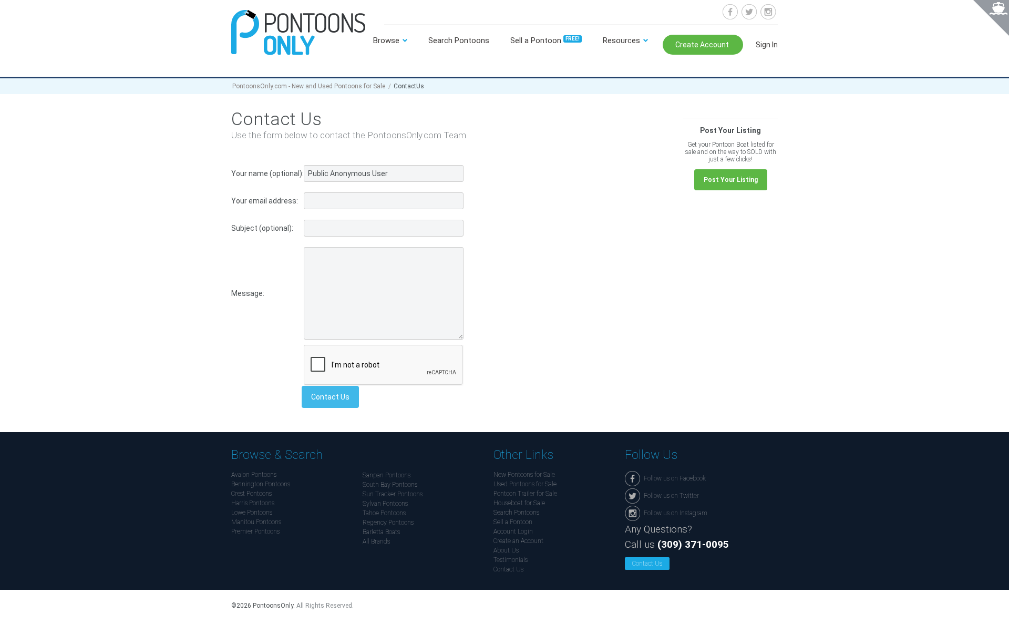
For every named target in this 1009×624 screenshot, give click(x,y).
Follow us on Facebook (730, 11)
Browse (386, 40)
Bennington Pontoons (260, 484)
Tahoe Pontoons (384, 513)
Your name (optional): (267, 173)
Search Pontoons (458, 40)
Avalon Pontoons (253, 474)
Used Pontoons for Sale (525, 484)
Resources (621, 40)
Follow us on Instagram (768, 11)
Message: (247, 293)
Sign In (767, 44)
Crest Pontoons (251, 493)
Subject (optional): (262, 228)
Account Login (513, 531)
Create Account (702, 44)
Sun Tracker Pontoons (393, 494)
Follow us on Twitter (749, 11)
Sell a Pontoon (545, 40)
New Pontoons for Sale (524, 474)
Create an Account (518, 541)
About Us (506, 550)
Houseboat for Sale (519, 503)
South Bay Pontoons (390, 484)
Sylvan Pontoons (385, 503)
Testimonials (510, 560)
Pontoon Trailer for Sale (525, 493)
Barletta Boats (381, 532)
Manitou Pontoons (256, 522)
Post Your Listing (731, 179)
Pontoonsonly (298, 32)
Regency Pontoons (388, 522)
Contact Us (508, 569)
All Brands (376, 541)
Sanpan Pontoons (386, 475)
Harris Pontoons (252, 503)
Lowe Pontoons (251, 512)
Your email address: (264, 201)
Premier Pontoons (255, 531)
